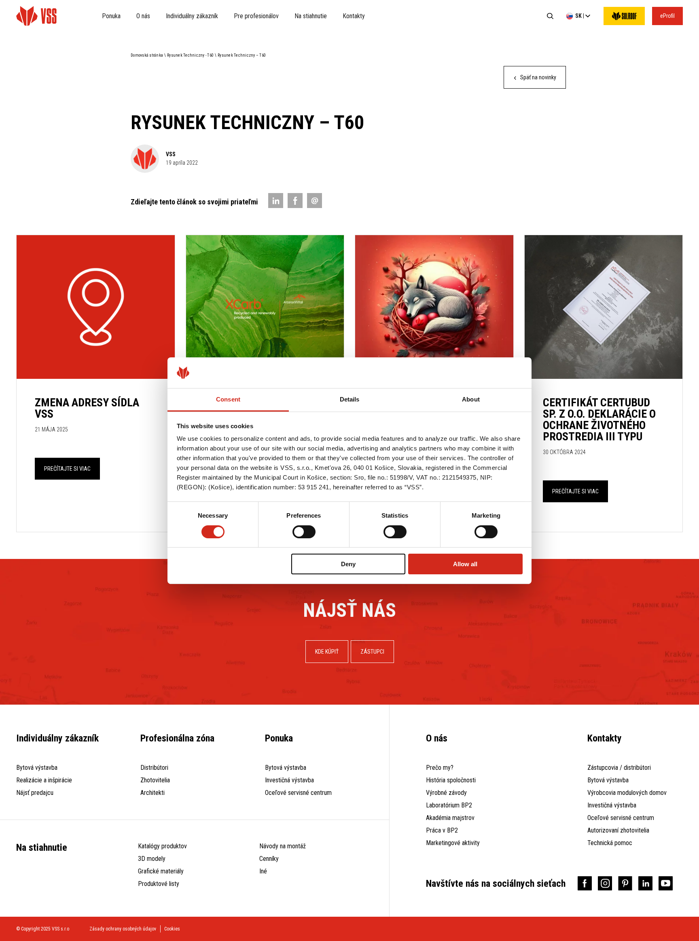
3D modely (151, 858)
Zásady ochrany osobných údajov (122, 929)
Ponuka (111, 16)
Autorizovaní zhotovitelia (618, 830)
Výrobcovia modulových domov (627, 793)
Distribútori (154, 767)
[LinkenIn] (275, 200)
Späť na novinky (537, 77)
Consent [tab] (228, 399)
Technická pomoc (609, 843)
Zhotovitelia (155, 780)
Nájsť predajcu (34, 793)
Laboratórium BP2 (449, 805)
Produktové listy (158, 884)
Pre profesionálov (256, 16)
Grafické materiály (161, 871)
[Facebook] (295, 200)
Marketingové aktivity (453, 843)
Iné (263, 871)
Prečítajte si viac (67, 468)
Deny (348, 564)
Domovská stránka (147, 55)
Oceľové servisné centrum (298, 793)
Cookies (172, 929)
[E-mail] (314, 200)
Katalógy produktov (162, 846)
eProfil (667, 16)
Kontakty (354, 16)
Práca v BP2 (442, 830)
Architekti (152, 793)
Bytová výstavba (36, 767)
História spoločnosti (451, 780)
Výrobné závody (446, 793)
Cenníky (269, 858)
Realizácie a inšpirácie (44, 780)
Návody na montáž (282, 846)
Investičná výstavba (289, 780)
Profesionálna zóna (177, 738)
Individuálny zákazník (192, 16)
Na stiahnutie (310, 16)
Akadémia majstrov (450, 818)
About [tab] (471, 399)
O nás (143, 16)
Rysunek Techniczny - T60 (190, 55)
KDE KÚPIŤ (327, 651)
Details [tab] (350, 399)
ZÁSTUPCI (372, 651)
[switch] (304, 531)
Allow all (465, 564)
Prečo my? (439, 767)
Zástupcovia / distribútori (619, 767)
